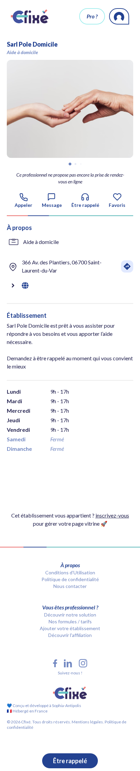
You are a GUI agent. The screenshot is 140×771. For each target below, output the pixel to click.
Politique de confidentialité (70, 579)
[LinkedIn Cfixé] (68, 663)
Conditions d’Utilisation (70, 572)
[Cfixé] (30, 16)
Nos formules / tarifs (70, 621)
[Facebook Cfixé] (55, 663)
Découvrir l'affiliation (70, 635)
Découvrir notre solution (70, 615)
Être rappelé (70, 761)
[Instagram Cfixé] (83, 663)
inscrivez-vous (112, 515)
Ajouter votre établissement (70, 628)
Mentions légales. (87, 721)
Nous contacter (70, 586)
